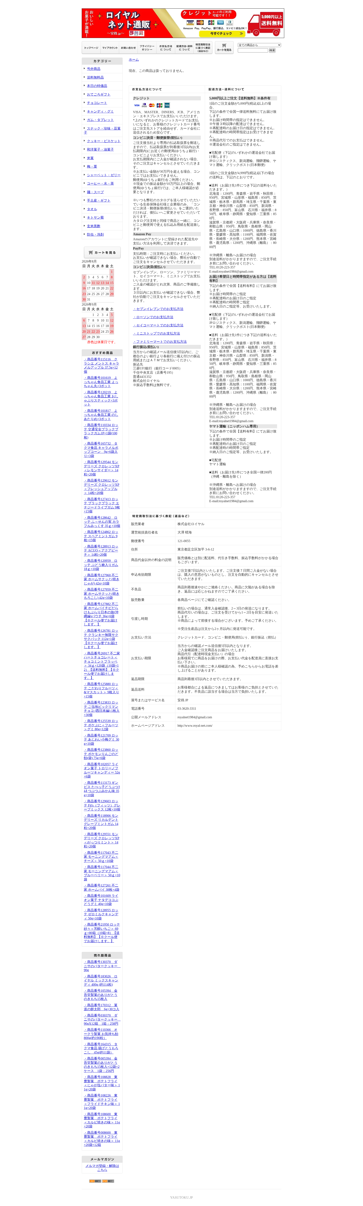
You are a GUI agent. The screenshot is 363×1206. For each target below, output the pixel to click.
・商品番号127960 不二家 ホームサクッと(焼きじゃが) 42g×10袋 (101, 579)
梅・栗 (92, 166)
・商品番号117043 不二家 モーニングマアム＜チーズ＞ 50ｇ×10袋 (101, 857)
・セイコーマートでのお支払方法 (158, 325)
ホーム (134, 59)
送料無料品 (95, 77)
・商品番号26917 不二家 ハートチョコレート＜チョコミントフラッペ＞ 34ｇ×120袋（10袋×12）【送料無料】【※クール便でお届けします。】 (102, 666)
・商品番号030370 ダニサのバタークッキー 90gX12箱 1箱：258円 (102, 1019)
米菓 (90, 158)
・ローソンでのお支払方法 (153, 317)
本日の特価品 (97, 86)
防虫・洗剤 (95, 234)
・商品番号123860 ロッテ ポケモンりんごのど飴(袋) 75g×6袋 (101, 754)
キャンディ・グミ (100, 111)
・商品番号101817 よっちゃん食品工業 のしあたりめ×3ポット (101, 415)
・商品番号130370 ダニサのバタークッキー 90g (102, 966)
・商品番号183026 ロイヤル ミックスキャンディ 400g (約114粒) (101, 980)
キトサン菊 (95, 217)
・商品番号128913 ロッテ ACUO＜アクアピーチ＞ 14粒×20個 (101, 550)
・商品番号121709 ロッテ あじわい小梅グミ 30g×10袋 (101, 739)
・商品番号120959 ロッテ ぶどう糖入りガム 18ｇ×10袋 (101, 565)
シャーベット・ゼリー (104, 175)
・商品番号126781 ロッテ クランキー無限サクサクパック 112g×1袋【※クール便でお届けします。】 (101, 639)
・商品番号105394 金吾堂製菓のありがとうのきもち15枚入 (100, 995)
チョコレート (97, 103)
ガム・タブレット (100, 120)
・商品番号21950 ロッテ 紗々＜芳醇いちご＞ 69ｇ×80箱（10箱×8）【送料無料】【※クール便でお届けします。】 (102, 933)
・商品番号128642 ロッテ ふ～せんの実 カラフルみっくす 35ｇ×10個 (102, 522)
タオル (92, 209)
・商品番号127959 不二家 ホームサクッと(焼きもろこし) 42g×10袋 (101, 593)
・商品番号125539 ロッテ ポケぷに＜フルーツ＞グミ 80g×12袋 (101, 725)
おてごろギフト (98, 94)
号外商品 (93, 69)
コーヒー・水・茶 (100, 183)
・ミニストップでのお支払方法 (156, 333)
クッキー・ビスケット (104, 141)
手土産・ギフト (98, 200)
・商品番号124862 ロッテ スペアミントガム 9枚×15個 (101, 536)
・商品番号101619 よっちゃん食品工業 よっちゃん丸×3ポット (101, 382)
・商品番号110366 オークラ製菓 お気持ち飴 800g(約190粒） (101, 1034)
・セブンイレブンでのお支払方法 (158, 309)
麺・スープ (95, 192)
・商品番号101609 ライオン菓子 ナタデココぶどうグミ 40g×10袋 (101, 900)
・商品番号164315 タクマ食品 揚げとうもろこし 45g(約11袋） (101, 1048)
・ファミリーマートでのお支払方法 (160, 341)
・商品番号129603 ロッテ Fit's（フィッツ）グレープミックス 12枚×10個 (102, 805)
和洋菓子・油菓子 (100, 149)
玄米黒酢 (93, 226)
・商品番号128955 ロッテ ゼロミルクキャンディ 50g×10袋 (101, 914)
